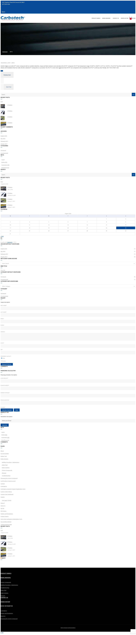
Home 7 (3, 503)
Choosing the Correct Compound (9, 478)
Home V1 (3, 505)
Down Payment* (5, 385)
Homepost (3, 150)
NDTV (3, 558)
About (2, 451)
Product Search (4, 516)
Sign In (3, 11)
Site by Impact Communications (68, 627)
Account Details (5, 453)
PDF (2, 101)
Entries (4, 162)
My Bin (2, 508)
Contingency (4, 486)
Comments (5, 165)
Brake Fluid (4, 465)
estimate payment (7, 410)
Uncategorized (4, 153)
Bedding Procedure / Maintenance (10, 462)
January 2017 (4, 144)
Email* (2, 318)
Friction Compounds (7, 470)
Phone (4, 361)
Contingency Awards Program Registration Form (13, 489)
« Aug (2, 236)
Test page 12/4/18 (6, 500)
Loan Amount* (4, 378)
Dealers (3, 497)
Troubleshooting (6, 475)
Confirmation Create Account (8, 481)
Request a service (6, 364)
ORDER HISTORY (5, 602)
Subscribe (4, 425)
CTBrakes (9, 105)
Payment (3, 407)
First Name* (4, 305)
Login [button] (2, 632)
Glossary (4, 473)
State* (2, 343)
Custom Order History (6, 491)
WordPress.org (5, 167)
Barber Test (4, 456)
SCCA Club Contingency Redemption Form (11, 519)
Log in (3, 159)
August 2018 (4, 136)
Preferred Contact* (6, 356)
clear (16, 410)
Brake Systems (5, 467)
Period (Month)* (5, 400)
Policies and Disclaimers (7, 513)
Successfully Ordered (6, 522)
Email (3, 358)
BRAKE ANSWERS (6, 577)
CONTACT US (4, 597)
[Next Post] (2, 89)
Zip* (2, 349)
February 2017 (4, 141)
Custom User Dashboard (7, 494)
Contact (3, 483)
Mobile (2, 325)
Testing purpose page (6, 524)
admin (13, 62)
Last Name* (3, 312)
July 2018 (3, 138)
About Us (3, 616)
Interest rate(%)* (5, 392)
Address (3, 331)
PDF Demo (3, 511)
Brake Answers (4, 459)
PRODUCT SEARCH (6, 573)
